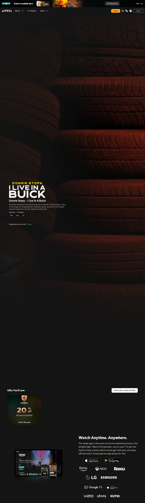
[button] (22, 10)
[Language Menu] (126, 11)
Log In (29, 224)
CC (23, 216)
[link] (32, 11)
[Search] (123, 11)
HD (17, 216)
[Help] (130, 11)
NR (11, 216)
